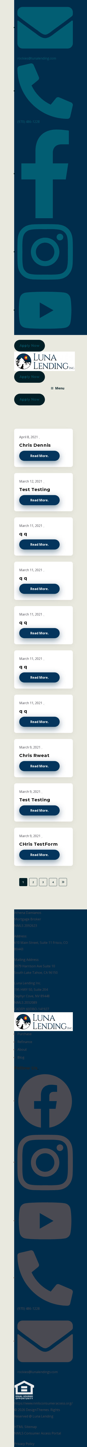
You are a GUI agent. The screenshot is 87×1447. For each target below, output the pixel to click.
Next (63, 882)
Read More (39, 456)
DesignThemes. (38, 1410)
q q (23, 534)
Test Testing (34, 489)
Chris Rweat (34, 755)
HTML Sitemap (25, 1427)
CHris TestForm (38, 844)
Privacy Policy (24, 1444)
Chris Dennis (35, 445)
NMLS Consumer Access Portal (37, 1433)
